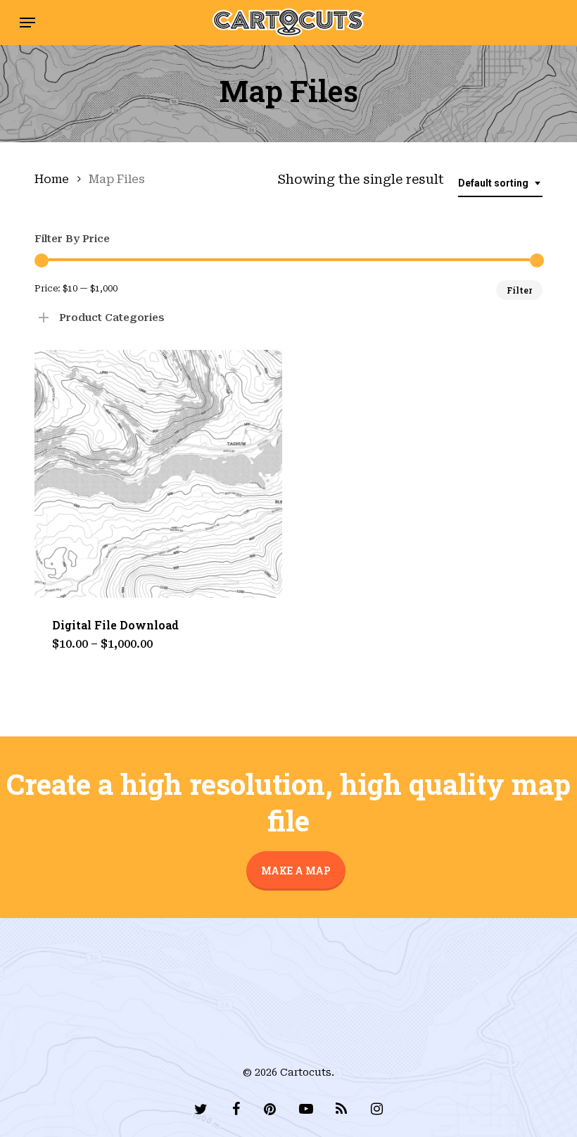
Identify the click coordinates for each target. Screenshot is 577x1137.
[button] (27, 22)
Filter (519, 290)
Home (51, 179)
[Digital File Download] (158, 474)
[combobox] (500, 183)
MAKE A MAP (296, 870)
